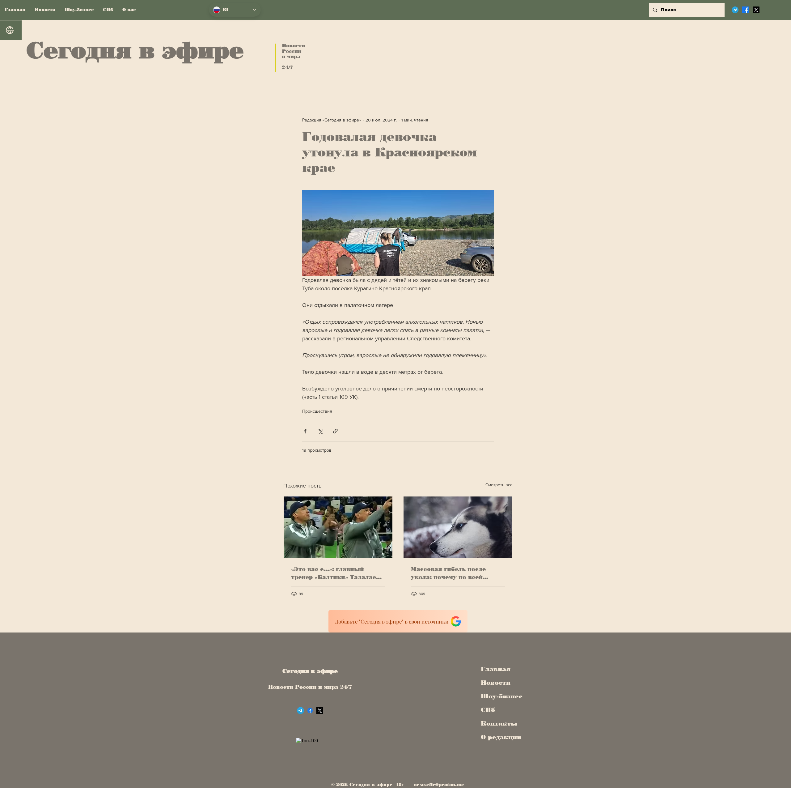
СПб (488, 709)
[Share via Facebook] (305, 431)
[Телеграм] (735, 9)
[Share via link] (335, 431)
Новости (495, 682)
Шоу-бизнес (499, 696)
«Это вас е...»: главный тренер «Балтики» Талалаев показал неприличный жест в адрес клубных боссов (336, 573)
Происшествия (317, 411)
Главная (495, 669)
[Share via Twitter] (320, 431)
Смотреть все (499, 484)
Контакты (499, 723)
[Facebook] (745, 9)
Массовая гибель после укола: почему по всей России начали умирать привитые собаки (449, 573)
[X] (756, 9)
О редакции (499, 737)
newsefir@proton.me (439, 784)
